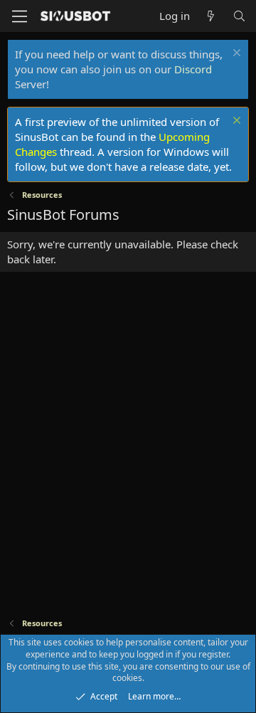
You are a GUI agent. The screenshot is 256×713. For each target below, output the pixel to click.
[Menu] (19, 16)
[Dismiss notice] (235, 54)
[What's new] (211, 16)
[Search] (239, 16)
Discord (193, 69)
